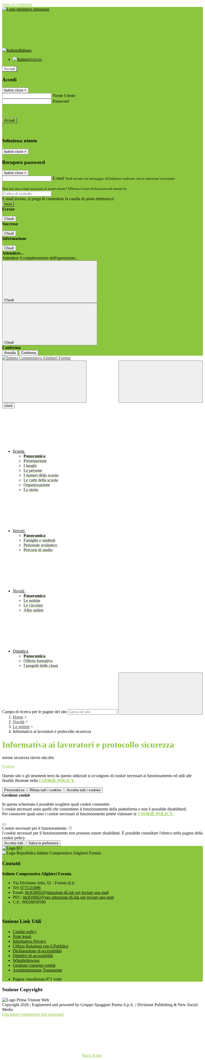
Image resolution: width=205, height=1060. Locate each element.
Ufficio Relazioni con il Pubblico (40, 946)
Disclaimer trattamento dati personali (33, 1014)
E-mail (58, 178)
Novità (18, 722)
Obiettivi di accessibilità (33, 955)
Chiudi (9, 219)
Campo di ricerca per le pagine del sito (34, 711)
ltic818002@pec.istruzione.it (68, 897)
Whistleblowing (26, 960)
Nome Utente (64, 95)
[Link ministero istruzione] (25, 9)
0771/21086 (30, 887)
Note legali (22, 936)
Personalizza (14, 790)
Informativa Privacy (29, 941)
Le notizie (21, 726)
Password (61, 101)
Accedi (9, 69)
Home (18, 717)
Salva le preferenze (43, 843)
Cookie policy (25, 931)
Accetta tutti (84, 790)
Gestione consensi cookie (34, 965)
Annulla (10, 353)
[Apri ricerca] (161, 381)
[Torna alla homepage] (102, 358)
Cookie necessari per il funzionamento (35, 828)
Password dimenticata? (21, 111)
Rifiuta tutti (45, 790)
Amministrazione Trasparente (37, 970)
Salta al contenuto (17, 4)
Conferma (28, 353)
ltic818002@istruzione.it (67, 892)
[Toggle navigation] (44, 381)
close (8, 406)
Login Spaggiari (139, 189)
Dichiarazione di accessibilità (37, 951)
